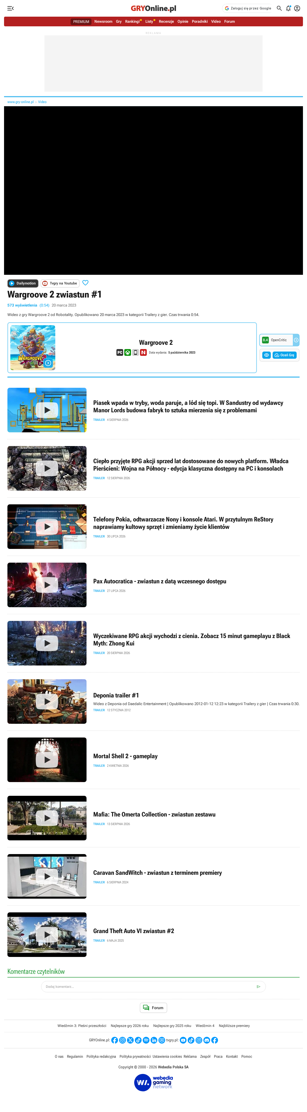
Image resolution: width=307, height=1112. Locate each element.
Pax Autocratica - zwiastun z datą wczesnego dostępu (153, 585)
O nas (59, 1056)
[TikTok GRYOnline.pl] (138, 1040)
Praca (218, 1056)
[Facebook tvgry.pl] (214, 1040)
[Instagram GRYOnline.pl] (122, 1040)
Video (216, 21)
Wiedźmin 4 (205, 1026)
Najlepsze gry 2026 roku (130, 1026)
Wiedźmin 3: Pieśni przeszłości (82, 1026)
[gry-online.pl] (153, 8)
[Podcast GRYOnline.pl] (146, 1040)
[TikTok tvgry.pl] (191, 1040)
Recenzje (166, 21)
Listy (149, 21)
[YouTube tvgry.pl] (183, 1040)
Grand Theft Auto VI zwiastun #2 (153, 935)
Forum (229, 21)
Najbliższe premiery (234, 1026)
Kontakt (232, 1056)
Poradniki (200, 21)
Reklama (190, 1056)
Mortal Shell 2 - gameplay (153, 760)
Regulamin (75, 1056)
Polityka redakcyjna (101, 1056)
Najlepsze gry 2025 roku (172, 1026)
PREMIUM (81, 21)
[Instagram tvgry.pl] (199, 1040)
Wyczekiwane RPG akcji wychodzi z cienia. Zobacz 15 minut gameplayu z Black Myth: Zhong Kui (153, 643)
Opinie (183, 21)
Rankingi (132, 21)
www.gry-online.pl (20, 102)
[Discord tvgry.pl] (206, 1040)
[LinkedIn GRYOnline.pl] (154, 1040)
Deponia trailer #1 (153, 701)
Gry (119, 21)
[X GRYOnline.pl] (130, 1040)
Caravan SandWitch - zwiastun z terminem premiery (153, 876)
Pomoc (246, 1056)
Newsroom (103, 21)
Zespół (205, 1056)
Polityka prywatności (135, 1056)
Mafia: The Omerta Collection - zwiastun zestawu (153, 818)
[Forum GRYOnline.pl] (161, 1040)
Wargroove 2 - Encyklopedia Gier (132, 347)
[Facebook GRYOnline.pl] (114, 1040)
